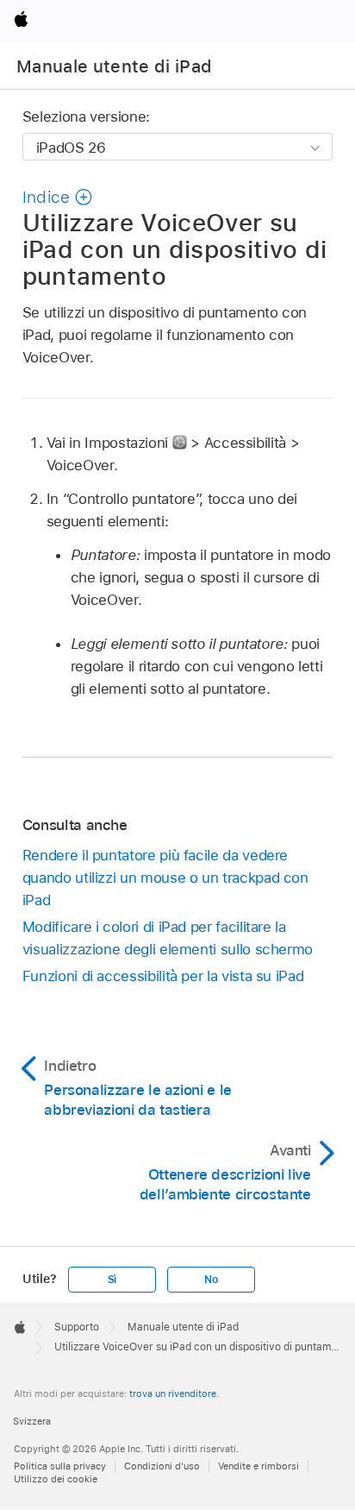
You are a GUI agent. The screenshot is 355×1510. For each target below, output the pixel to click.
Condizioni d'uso (162, 1466)
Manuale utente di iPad (114, 66)
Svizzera (32, 1421)
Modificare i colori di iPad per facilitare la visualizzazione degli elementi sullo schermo (167, 938)
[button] (57, 197)
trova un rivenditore (172, 1393)
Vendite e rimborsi (258, 1466)
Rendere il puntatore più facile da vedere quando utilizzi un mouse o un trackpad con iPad (165, 877)
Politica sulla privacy (60, 1466)
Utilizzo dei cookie (55, 1479)
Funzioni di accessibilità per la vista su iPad (163, 976)
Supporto (76, 1327)
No (211, 1280)
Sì (112, 1280)
